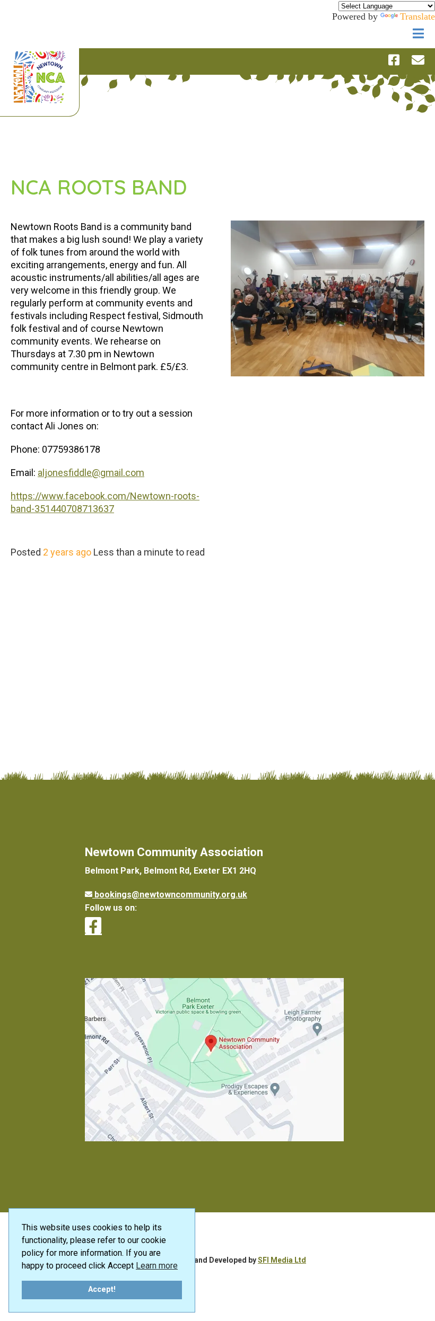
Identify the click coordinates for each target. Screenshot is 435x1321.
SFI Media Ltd (282, 1260)
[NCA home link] (39, 78)
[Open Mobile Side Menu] (418, 34)
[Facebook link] (93, 925)
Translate (417, 16)
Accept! (102, 1289)
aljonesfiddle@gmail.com (91, 472)
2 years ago (67, 552)
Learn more (157, 1266)
